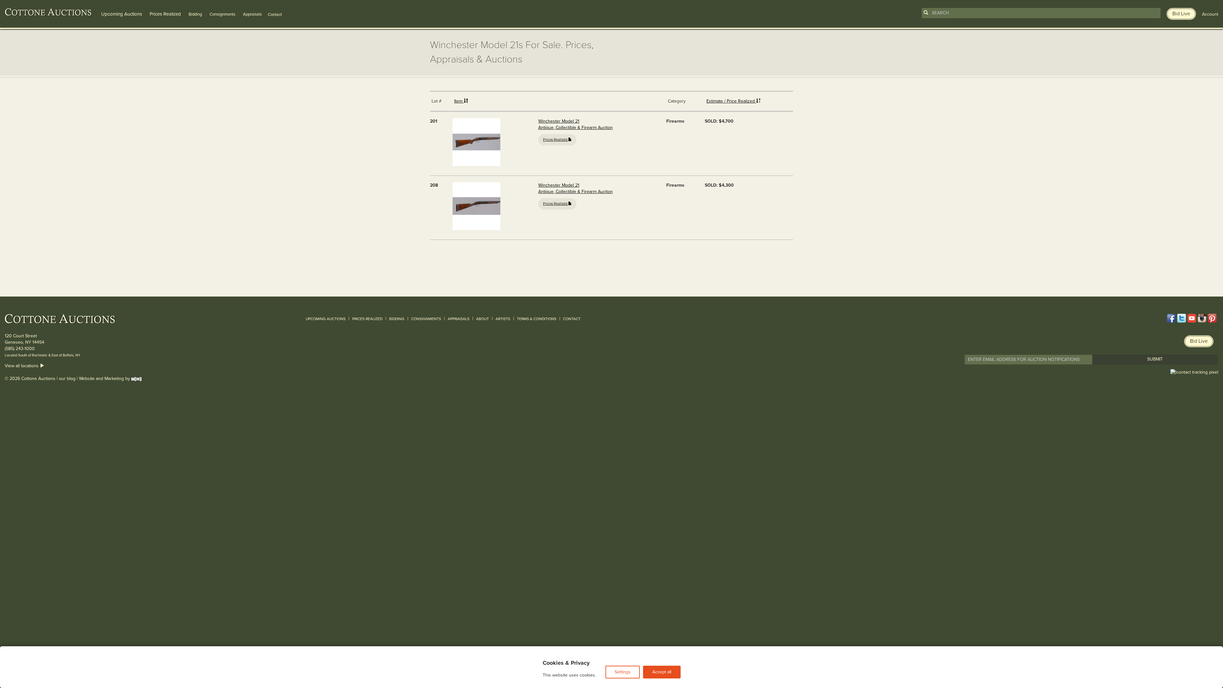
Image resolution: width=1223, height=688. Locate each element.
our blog (67, 378)
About (482, 319)
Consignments (222, 14)
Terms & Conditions (536, 319)
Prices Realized (165, 14)
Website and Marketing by (105, 378)
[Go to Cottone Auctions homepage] (48, 12)
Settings (623, 672)
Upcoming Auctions (121, 14)
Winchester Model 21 (558, 121)
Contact (572, 319)
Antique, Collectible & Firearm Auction (575, 127)
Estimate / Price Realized (731, 101)
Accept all (661, 672)
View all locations (22, 366)
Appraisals (252, 14)
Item (459, 101)
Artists (503, 319)
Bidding (195, 14)
